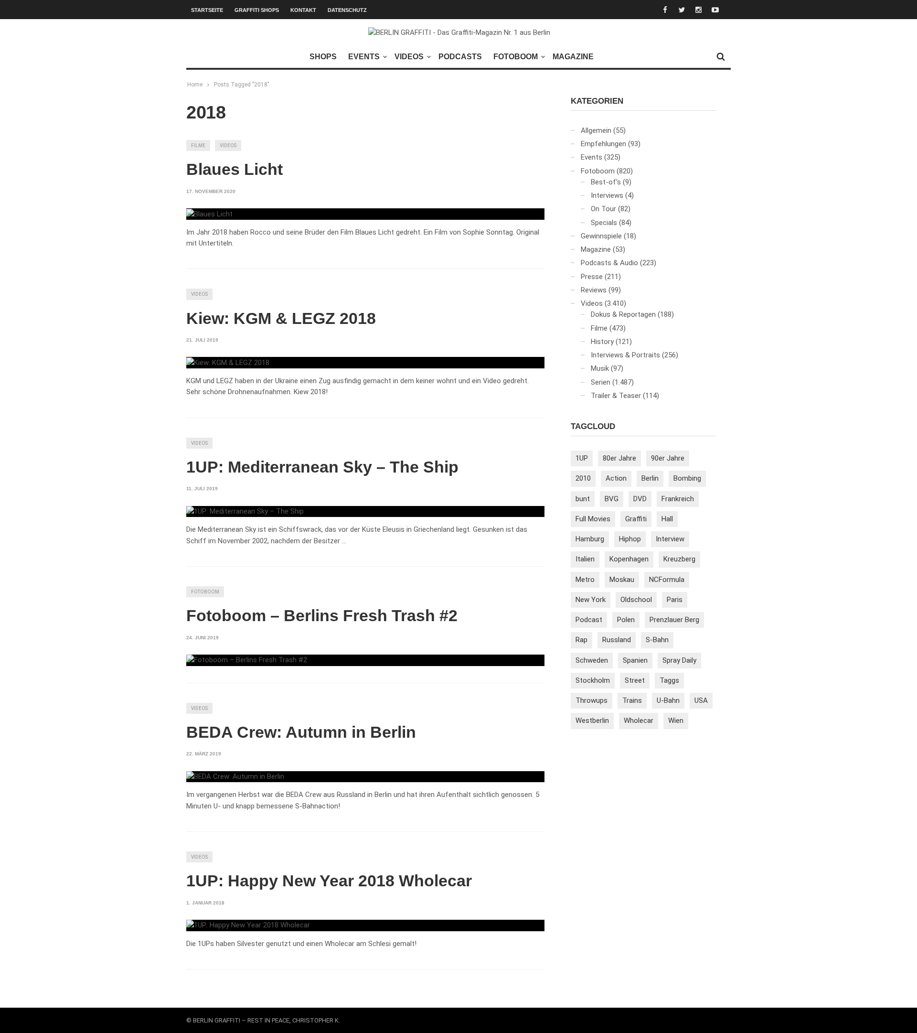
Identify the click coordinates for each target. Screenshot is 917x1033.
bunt (583, 499)
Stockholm (593, 680)
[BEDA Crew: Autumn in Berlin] (235, 777)
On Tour (603, 208)
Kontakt (303, 10)
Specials (604, 222)
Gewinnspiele (601, 236)
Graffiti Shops (257, 10)
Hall (667, 519)
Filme (198, 145)
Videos (409, 57)
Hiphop (630, 539)
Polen (626, 619)
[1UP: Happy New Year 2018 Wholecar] (248, 925)
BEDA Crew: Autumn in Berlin (301, 732)
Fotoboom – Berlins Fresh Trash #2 (322, 615)
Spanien (635, 660)
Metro (585, 579)
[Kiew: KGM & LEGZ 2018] (227, 362)
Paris (674, 599)
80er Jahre (619, 458)
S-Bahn (657, 639)
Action (616, 478)
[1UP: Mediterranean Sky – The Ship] (245, 511)
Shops (323, 57)
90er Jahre (667, 458)
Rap (581, 639)
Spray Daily (679, 660)
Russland (616, 639)
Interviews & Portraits (625, 355)
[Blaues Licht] (209, 214)
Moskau (621, 579)
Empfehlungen (603, 144)
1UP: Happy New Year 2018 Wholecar (329, 881)
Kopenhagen (629, 559)
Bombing (687, 478)
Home (195, 84)
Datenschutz (347, 10)
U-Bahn (668, 700)
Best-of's (606, 182)
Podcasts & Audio (609, 262)
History (602, 341)
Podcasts (460, 57)
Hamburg (590, 539)
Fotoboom (515, 57)
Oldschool (636, 599)
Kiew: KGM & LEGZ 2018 (281, 318)
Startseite (207, 10)
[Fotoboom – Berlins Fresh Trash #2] (246, 660)
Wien (675, 720)
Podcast (589, 619)
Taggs (669, 680)
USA (701, 700)
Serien (600, 382)
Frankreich (677, 499)
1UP (582, 458)
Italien (585, 559)
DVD (640, 499)
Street (635, 680)
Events (364, 57)
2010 (583, 478)
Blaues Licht (234, 169)
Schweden (592, 660)
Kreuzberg (679, 559)
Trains (632, 700)
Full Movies (593, 519)
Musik (600, 368)
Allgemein (596, 130)
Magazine (573, 57)
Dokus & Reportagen (623, 314)
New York (591, 599)
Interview (670, 539)
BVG (611, 499)
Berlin (650, 478)
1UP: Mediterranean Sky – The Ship (322, 467)
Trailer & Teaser (616, 395)
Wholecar (638, 720)
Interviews (607, 195)
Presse (592, 276)
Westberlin (592, 720)
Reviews (594, 290)
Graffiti (636, 519)
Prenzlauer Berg (674, 619)
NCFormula (666, 579)
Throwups (592, 700)
